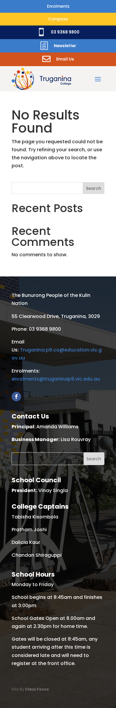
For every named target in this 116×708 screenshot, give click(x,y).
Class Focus (37, 689)
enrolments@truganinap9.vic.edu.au (56, 379)
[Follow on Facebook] (16, 396)
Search (93, 188)
